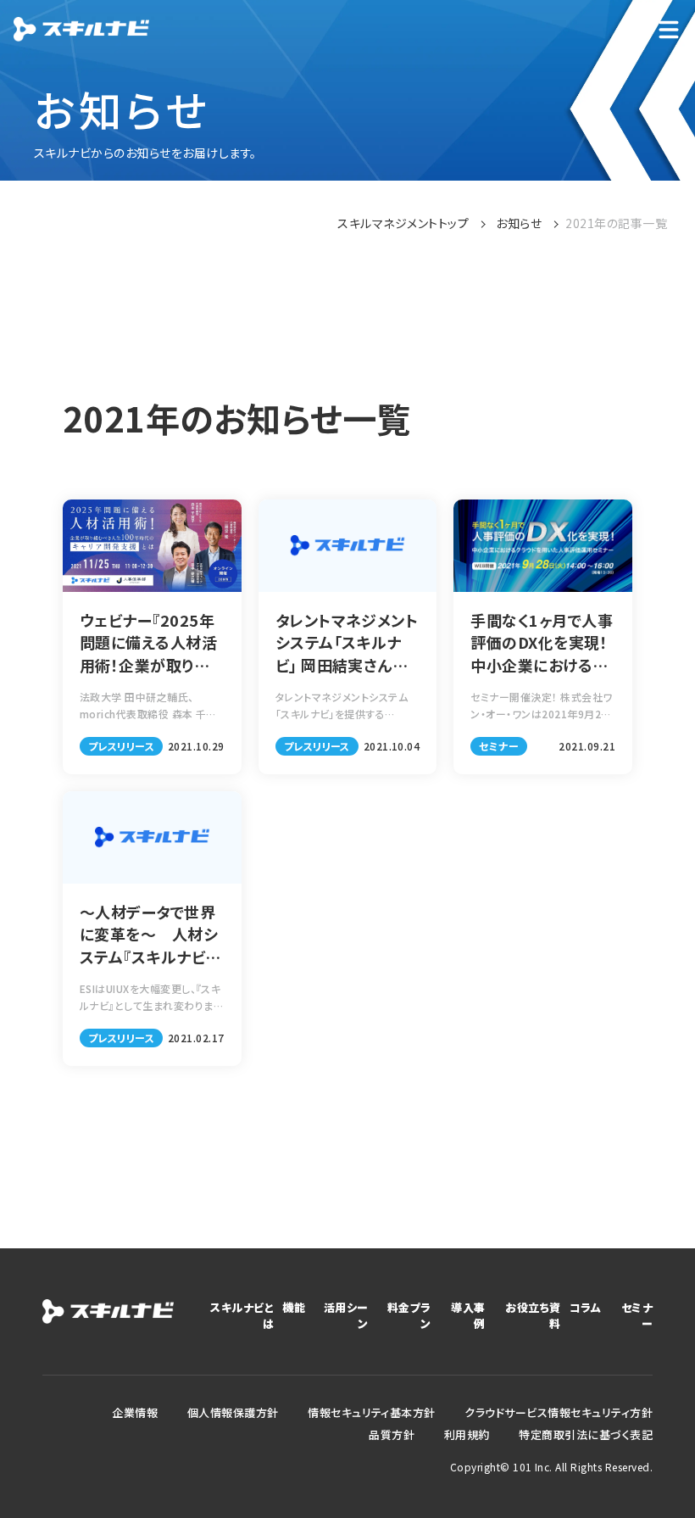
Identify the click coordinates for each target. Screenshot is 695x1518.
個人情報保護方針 (233, 1412)
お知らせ (519, 223)
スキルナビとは (242, 1315)
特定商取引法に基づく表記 (586, 1434)
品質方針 (391, 1434)
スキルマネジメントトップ (403, 223)
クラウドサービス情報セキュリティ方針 (558, 1412)
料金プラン (409, 1315)
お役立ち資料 (532, 1315)
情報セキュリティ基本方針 (372, 1412)
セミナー (637, 1315)
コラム (585, 1307)
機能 (293, 1307)
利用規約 (467, 1434)
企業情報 (135, 1412)
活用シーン (346, 1315)
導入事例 (468, 1315)
